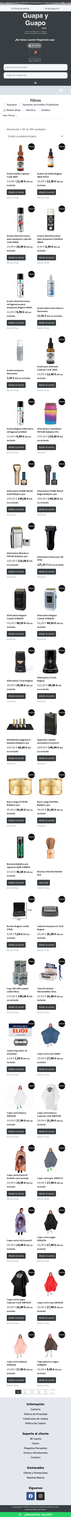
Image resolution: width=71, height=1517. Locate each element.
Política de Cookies (35, 1423)
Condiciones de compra (35, 1419)
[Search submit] (36, 83)
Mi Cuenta (35, 1439)
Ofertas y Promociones (35, 1473)
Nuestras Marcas (35, 1478)
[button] (61, 90)
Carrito (35, 1444)
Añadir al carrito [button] (16, 192)
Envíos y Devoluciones (36, 1453)
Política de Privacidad (35, 1414)
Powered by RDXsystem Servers (35, 1509)
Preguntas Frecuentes (35, 1448)
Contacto (35, 1410)
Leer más (43, 882)
